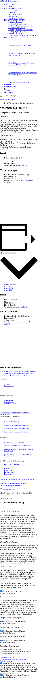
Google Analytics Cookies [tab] (9, 566)
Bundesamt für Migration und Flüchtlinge (16, 432)
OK (1, 498)
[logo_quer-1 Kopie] (9, 1)
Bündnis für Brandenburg (11, 421)
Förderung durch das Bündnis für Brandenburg (17, 23)
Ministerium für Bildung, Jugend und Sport (16, 428)
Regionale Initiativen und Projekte (19, 45)
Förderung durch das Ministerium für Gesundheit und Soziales (20, 27)
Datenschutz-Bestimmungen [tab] (9, 646)
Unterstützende (8, 402)
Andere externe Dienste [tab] (8, 597)
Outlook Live (8, 290)
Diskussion (24, 166)
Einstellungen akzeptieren (8, 659)
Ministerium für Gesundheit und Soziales (16, 425)
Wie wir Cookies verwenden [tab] (9, 512)
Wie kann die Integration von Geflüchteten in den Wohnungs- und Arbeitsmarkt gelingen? (19, 372)
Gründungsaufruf (9, 400)
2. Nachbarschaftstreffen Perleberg (16, 375)
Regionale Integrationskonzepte (18, 82)
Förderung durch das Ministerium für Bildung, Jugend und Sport (20, 31)
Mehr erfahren (7, 498)
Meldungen (7, 384)
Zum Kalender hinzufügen (8, 253)
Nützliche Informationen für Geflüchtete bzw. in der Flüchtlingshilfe (21, 64)
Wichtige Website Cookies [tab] (9, 542)
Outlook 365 (8, 288)
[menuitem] (21, 5)
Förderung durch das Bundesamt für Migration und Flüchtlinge (22, 34)
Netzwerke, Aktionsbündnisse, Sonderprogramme (18, 445)
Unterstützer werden (10, 403)
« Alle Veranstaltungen (7, 99)
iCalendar (7, 286)
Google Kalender (10, 284)
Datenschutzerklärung (7, 657)
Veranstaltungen (9, 386)
